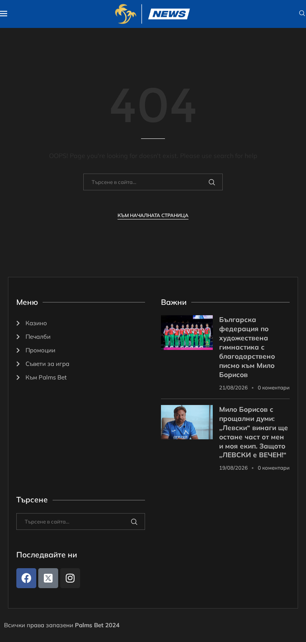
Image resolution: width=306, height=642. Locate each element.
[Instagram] (70, 578)
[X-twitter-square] (48, 578)
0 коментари (274, 387)
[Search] (302, 14)
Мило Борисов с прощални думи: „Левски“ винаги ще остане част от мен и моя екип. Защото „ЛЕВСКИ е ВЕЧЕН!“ (253, 432)
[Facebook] (26, 578)
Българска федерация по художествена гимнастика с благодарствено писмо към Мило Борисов (247, 347)
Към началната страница (153, 215)
